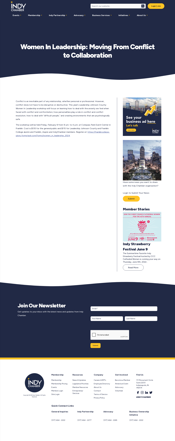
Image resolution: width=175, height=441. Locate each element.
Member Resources (80, 387)
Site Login (55, 394)
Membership (34, 15)
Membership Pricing (59, 384)
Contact (97, 391)
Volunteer (119, 391)
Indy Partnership (57, 15)
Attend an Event (121, 384)
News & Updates (79, 380)
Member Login (57, 391)
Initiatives (123, 15)
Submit (131, 198)
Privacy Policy (99, 398)
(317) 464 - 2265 (110, 420)
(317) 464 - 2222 (58, 420)
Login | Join (156, 6)
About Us (141, 15)
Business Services (101, 15)
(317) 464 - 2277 (84, 420)
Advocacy (79, 15)
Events (16, 15)
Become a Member (122, 380)
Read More (133, 267)
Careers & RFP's (100, 380)
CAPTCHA (95, 327)
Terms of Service (100, 394)
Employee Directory (102, 384)
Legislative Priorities (81, 384)
